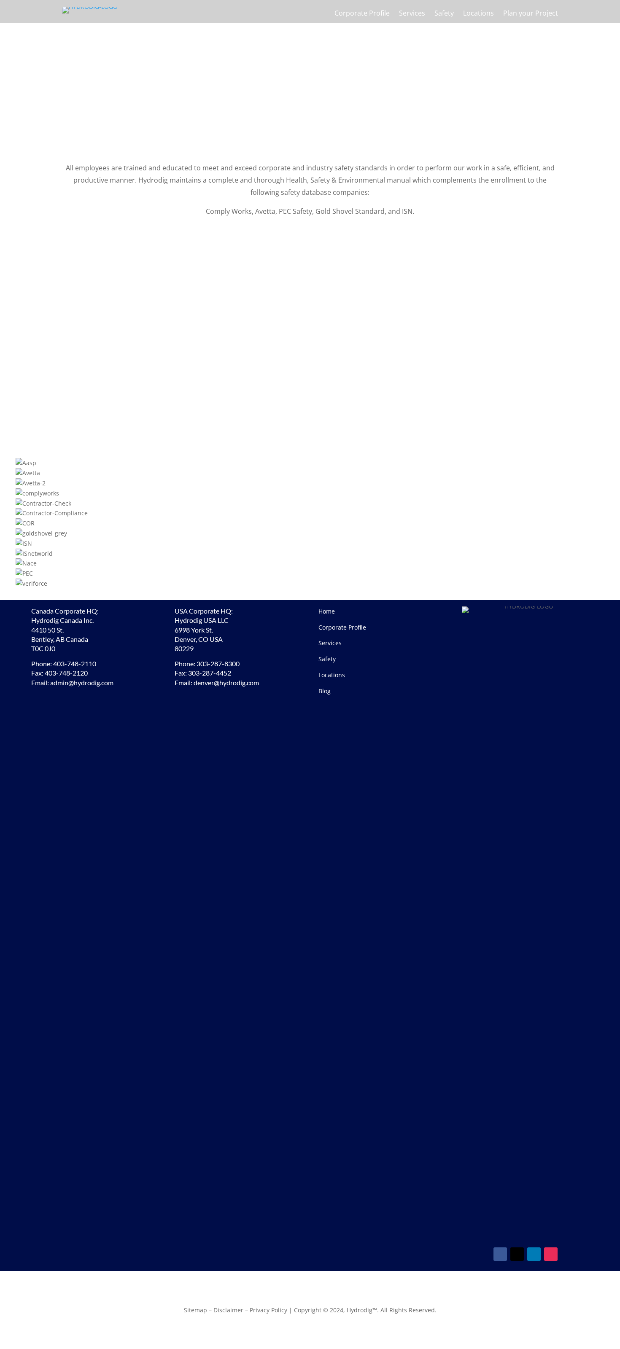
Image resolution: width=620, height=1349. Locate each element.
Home (326, 611)
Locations (478, 14)
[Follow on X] (517, 1254)
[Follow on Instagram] (551, 1254)
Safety (444, 14)
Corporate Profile (362, 14)
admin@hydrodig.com (81, 683)
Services (412, 14)
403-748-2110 (74, 664)
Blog (324, 691)
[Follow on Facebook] (500, 1254)
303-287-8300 (218, 664)
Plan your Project (530, 14)
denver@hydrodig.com (226, 683)
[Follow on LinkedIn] (534, 1254)
